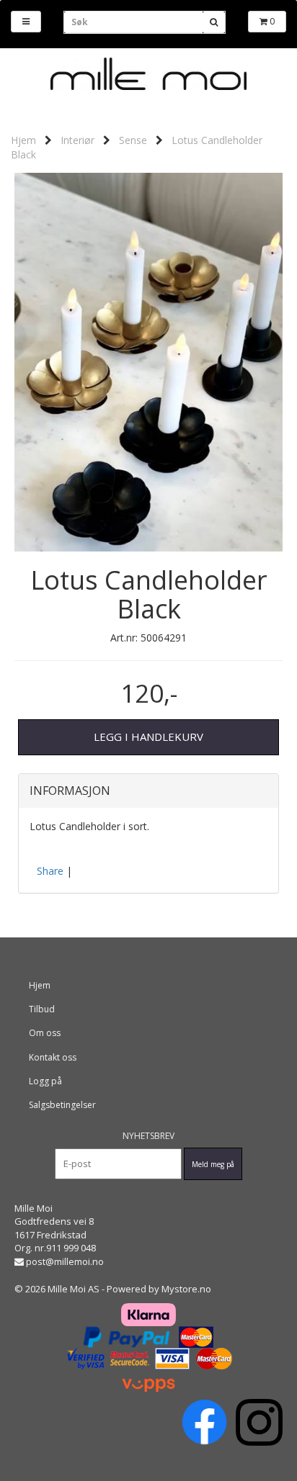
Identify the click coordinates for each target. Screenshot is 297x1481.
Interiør (77, 140)
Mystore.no (186, 1288)
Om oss (45, 1033)
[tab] (148, 791)
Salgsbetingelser (62, 1105)
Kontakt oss (52, 1057)
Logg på (45, 1081)
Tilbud (42, 1009)
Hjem (23, 140)
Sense (133, 140)
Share (50, 871)
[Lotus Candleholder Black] (148, 361)
